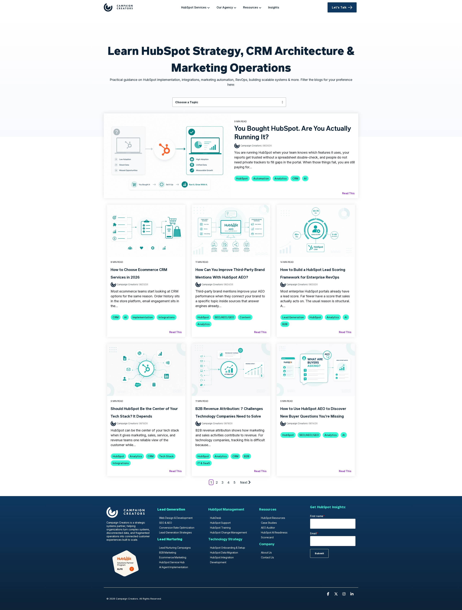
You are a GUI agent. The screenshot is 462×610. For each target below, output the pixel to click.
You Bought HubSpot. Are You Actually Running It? (292, 132)
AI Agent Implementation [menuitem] (173, 567)
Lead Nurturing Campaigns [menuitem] (175, 547)
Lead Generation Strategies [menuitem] (175, 532)
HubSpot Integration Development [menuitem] (222, 560)
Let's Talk (339, 7)
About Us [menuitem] (266, 552)
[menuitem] (171, 511)
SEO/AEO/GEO (224, 317)
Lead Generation (293, 317)
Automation (261, 178)
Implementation (142, 317)
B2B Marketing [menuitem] (167, 552)
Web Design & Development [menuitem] (176, 517)
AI (305, 178)
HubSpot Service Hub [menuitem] (172, 562)
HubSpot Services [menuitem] (193, 7)
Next (243, 482)
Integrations (166, 317)
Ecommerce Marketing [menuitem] (172, 557)
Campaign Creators (127, 284)
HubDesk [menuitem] (215, 517)
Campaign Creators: (251, 145)
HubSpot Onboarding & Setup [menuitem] (227, 547)
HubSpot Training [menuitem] (220, 527)
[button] (328, 594)
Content (245, 317)
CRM (295, 178)
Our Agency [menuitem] (225, 7)
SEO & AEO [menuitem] (165, 522)
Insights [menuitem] (273, 7)
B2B (284, 324)
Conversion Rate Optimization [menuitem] (176, 527)
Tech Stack (166, 456)
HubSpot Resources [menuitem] (273, 517)
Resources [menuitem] (250, 7)
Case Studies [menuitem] (269, 522)
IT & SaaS (203, 463)
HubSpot (242, 178)
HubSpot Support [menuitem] (220, 522)
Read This (348, 193)
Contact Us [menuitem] (267, 557)
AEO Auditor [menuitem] (268, 527)
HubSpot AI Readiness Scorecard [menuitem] (274, 535)
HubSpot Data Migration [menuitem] (224, 552)
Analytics (280, 178)
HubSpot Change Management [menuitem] (228, 532)
